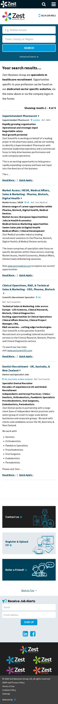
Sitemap (6, 693)
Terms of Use (8, 686)
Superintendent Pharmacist (19, 116)
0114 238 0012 (48, 15)
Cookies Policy (9, 690)
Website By (9, 699)
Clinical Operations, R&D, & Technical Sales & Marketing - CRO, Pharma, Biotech (28, 287)
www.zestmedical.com (19, 265)
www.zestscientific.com (19, 350)
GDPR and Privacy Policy (13, 682)
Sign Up (29, 622)
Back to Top (27, 590)
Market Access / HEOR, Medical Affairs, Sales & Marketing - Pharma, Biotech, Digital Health (26, 194)
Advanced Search (28, 56)
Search (29, 48)
